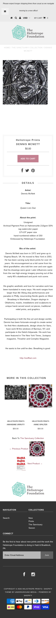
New (31, 518)
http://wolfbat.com (28, 358)
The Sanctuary (35, 524)
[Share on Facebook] (22, 171)
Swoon (32, 528)
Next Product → (34, 463)
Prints (31, 521)
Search (6, 518)
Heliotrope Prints (32, 589)
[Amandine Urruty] (15, 399)
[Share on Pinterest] (33, 171)
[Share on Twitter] (27, 171)
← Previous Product (18, 448)
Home (7, 48)
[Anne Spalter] (40, 406)
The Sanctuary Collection (27, 48)
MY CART (41, 18)
